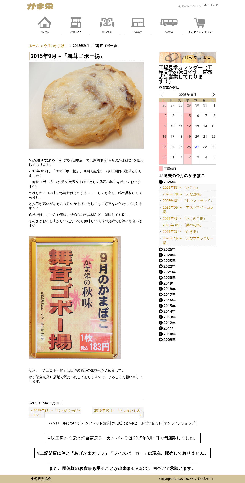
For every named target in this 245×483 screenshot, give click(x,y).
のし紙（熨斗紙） (125, 423)
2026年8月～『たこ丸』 (181, 187)
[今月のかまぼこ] (187, 57)
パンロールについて (64, 423)
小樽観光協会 (41, 478)
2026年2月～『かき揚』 (181, 231)
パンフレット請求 (95, 423)
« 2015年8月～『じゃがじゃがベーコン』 (55, 412)
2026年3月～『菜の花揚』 (183, 225)
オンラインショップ (179, 423)
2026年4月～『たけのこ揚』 (185, 218)
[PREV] (162, 94)
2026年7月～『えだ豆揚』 (183, 194)
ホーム (34, 45)
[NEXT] (212, 94)
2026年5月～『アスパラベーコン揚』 (188, 209)
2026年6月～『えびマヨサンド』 (188, 200)
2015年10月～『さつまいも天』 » (119, 412)
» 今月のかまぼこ (54, 45)
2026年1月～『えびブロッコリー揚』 (188, 240)
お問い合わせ (151, 423)
